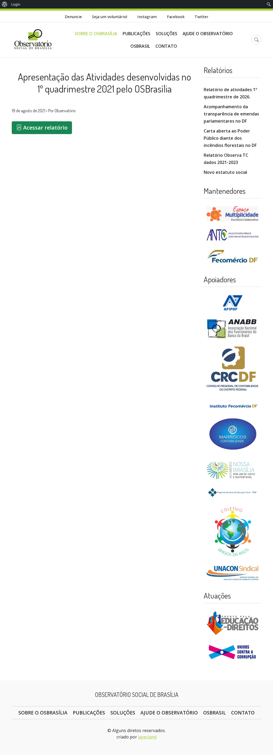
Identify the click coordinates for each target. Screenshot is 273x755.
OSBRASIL (140, 46)
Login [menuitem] (15, 4)
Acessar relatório (44, 127)
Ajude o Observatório (208, 34)
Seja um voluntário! (109, 16)
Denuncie (73, 16)
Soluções (166, 34)
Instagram (147, 16)
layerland (147, 737)
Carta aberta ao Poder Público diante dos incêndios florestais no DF (230, 138)
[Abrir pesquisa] (256, 40)
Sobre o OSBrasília (96, 34)
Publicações (136, 34)
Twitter (201, 16)
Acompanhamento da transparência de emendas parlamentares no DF (231, 114)
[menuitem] (4, 4)
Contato (166, 46)
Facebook (175, 16)
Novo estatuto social (225, 172)
